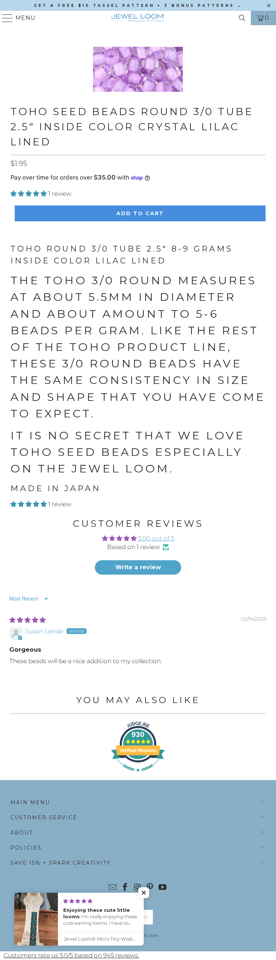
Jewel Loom (145, 935)
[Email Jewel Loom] (112, 888)
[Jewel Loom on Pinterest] (150, 888)
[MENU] (4, 18)
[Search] (242, 18)
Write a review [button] (138, 567)
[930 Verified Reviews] (138, 775)
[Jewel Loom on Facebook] (125, 888)
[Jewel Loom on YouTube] (162, 888)
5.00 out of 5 (156, 538)
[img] (27, 620)
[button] (28, 193)
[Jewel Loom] (138, 18)
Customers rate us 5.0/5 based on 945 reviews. (71, 955)
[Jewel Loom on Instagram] (137, 888)
